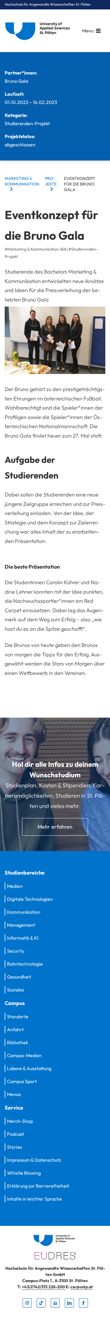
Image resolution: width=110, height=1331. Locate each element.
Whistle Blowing (24, 1173)
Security (15, 951)
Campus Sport (22, 1081)
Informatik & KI (22, 938)
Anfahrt (15, 1029)
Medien (15, 886)
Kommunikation (23, 912)
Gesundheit (19, 977)
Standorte (17, 1016)
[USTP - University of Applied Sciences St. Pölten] (39, 30)
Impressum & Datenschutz (34, 1160)
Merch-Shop (20, 1121)
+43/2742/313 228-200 (44, 1286)
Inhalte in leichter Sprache (34, 1199)
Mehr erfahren (55, 826)
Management (21, 925)
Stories (14, 1147)
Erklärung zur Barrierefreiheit (38, 1186)
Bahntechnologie (25, 964)
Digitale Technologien (30, 899)
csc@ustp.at (81, 1286)
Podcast (15, 1134)
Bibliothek (17, 1042)
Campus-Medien (24, 1055)
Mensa (14, 1094)
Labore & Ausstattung (29, 1068)
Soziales (15, 990)
